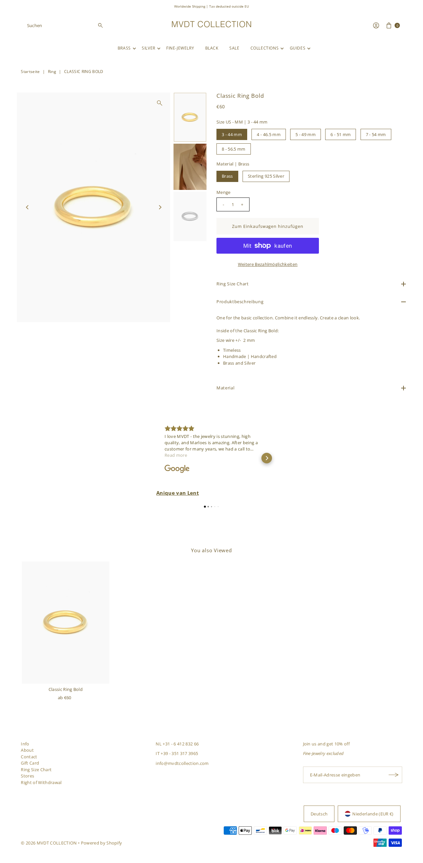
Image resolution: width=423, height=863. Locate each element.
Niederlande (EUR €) (372, 814)
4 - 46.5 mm (269, 134)
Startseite (30, 71)
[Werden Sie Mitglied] (394, 775)
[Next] (159, 207)
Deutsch (319, 814)
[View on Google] (177, 469)
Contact (29, 757)
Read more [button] (176, 455)
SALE (234, 48)
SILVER (148, 48)
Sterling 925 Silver (266, 176)
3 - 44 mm (232, 134)
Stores (27, 776)
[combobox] (65, 25)
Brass (227, 176)
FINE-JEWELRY (180, 48)
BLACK (211, 48)
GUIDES (298, 48)
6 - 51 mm (340, 134)
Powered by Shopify (101, 843)
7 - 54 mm (376, 134)
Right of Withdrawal (41, 782)
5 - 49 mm (305, 134)
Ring (52, 71)
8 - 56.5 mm (234, 149)
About (27, 750)
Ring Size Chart (36, 770)
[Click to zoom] (159, 103)
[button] (156, 458)
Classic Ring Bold (66, 689)
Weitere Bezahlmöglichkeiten (268, 264)
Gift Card (30, 763)
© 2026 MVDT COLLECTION (49, 843)
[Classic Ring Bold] (65, 622)
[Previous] (27, 207)
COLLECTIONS (264, 48)
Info (25, 744)
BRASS (124, 48)
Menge (223, 192)
